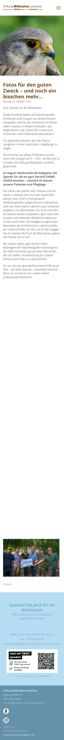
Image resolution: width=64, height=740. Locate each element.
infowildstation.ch (34, 703)
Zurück (7, 584)
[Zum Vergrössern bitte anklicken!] (32, 661)
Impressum (9, 726)
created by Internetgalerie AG (18, 734)
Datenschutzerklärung (14, 730)
